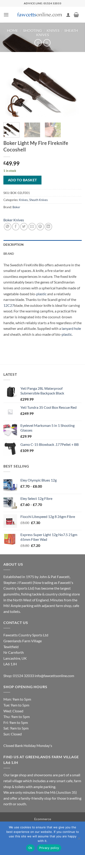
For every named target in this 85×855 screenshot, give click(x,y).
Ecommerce (42, 819)
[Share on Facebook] (15, 226)
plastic (41, 294)
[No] (79, 839)
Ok (30, 848)
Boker (16, 207)
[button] (6, 14)
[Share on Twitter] (24, 226)
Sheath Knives (38, 200)
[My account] (68, 15)
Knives (53, 30)
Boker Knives (13, 220)
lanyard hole (71, 328)
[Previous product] (46, 42)
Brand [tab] (8, 253)
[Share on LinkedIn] (48, 226)
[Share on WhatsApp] (7, 226)
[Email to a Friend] (32, 226)
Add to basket (22, 180)
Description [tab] (13, 244)
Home (12, 30)
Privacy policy (49, 848)
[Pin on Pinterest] (40, 226)
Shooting (32, 30)
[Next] (74, 90)
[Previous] (11, 90)
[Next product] (37, 42)
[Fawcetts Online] (40, 15)
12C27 (8, 305)
